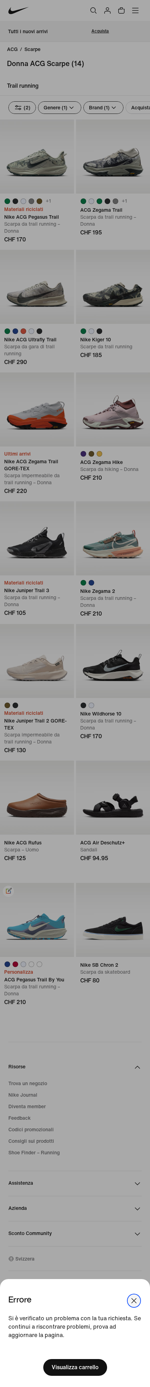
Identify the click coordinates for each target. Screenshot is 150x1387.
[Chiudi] (134, 1300)
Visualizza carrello (75, 1367)
